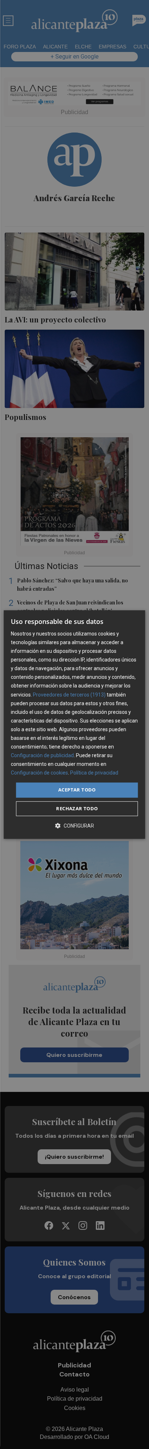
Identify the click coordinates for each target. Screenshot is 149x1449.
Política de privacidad (94, 773)
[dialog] (74, 724)
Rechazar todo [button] (77, 808)
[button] (74, 825)
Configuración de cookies (39, 773)
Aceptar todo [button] (77, 790)
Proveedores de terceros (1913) (69, 695)
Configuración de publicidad (42, 755)
